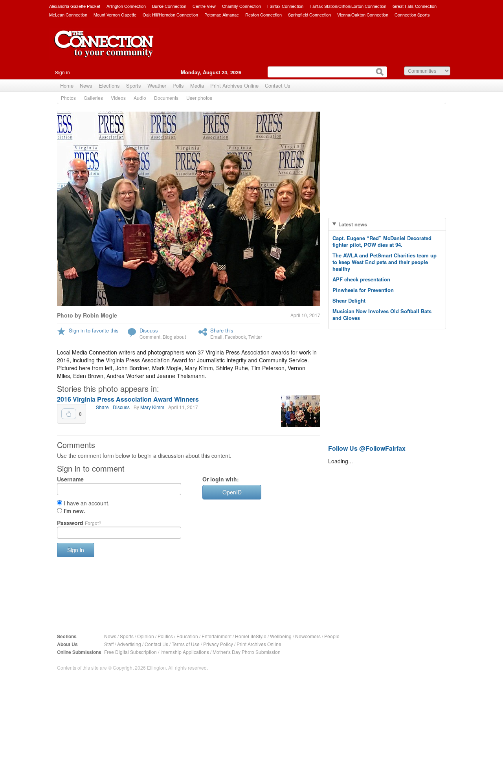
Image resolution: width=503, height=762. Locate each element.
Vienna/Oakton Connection (362, 14)
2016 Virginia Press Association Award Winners (128, 399)
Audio (140, 97)
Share (102, 407)
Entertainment (216, 636)
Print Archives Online (234, 85)
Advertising (129, 644)
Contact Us (277, 85)
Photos (68, 97)
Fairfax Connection (285, 6)
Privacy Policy (218, 644)
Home (66, 85)
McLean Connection (68, 14)
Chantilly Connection (241, 6)
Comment (150, 336)
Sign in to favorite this (94, 330)
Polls (178, 85)
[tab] (387, 224)
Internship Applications (184, 651)
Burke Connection (169, 6)
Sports (133, 85)
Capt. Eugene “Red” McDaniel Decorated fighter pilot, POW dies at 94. (381, 241)
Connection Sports (412, 14)
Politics (165, 636)
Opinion (145, 636)
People (332, 636)
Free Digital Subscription (130, 651)
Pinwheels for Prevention (363, 290)
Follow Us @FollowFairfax (367, 448)
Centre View (204, 6)
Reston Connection (263, 14)
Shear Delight (348, 300)
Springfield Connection (309, 14)
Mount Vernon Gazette (115, 14)
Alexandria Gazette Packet (74, 6)
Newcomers (308, 636)
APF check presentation (361, 279)
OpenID (232, 492)
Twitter (255, 336)
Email (216, 336)
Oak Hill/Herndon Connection (170, 14)
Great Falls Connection (415, 6)
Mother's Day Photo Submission (247, 651)
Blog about (174, 336)
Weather (156, 85)
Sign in (62, 72)
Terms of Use (186, 644)
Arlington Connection (126, 6)
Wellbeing (281, 636)
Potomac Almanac (221, 14)
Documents (166, 97)
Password (79, 523)
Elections (109, 85)
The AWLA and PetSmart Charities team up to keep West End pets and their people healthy (384, 262)
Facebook (235, 336)
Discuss (149, 330)
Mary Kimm (152, 407)
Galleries (93, 97)
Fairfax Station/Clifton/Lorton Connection (348, 6)
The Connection (104, 50)
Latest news (352, 224)
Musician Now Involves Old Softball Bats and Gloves (381, 314)
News (86, 85)
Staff (109, 644)
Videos (118, 97)
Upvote (68, 413)
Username (70, 479)
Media (197, 85)
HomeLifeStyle (250, 636)
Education (187, 636)
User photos (199, 97)
